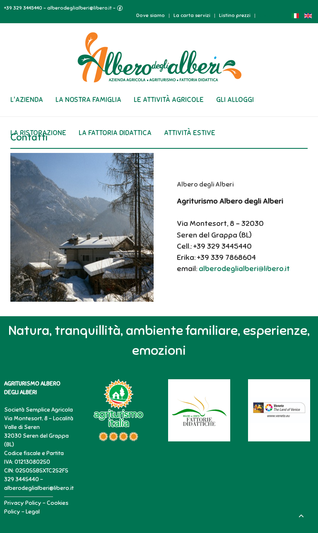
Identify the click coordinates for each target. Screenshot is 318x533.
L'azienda (26, 99)
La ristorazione (38, 132)
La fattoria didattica (115, 132)
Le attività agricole (169, 99)
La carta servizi (191, 15)
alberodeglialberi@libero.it (79, 8)
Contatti (269, 15)
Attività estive (189, 132)
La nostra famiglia (88, 99)
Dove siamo (150, 15)
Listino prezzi (235, 15)
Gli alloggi (235, 99)
